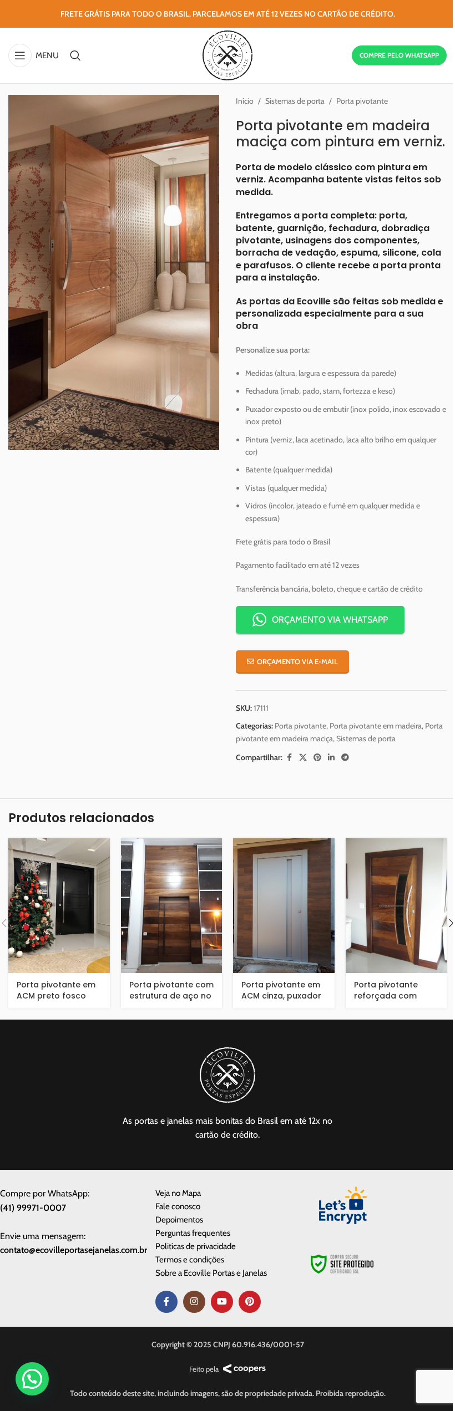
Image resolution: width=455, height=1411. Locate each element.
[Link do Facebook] (289, 757)
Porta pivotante (362, 101)
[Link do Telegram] (345, 757)
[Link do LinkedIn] (331, 757)
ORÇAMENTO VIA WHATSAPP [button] (330, 619)
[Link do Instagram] (194, 1302)
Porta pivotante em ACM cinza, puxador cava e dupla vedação (281, 1001)
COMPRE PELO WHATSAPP (399, 55)
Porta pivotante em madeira (376, 726)
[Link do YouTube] (222, 1302)
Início (245, 101)
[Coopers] (244, 1369)
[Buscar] (75, 55)
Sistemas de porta (295, 101)
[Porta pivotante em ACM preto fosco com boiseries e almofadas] (59, 906)
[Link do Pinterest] (317, 757)
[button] (32, 1378)
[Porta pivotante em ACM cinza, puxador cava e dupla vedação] (284, 906)
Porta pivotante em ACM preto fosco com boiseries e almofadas (56, 1001)
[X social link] (303, 757)
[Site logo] (227, 54)
